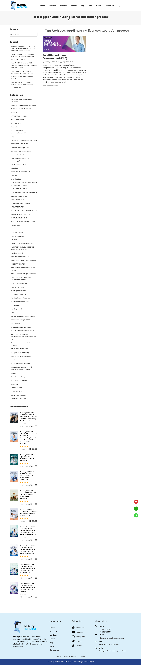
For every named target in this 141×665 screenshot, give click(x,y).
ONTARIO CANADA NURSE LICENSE (23, 316)
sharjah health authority (20, 352)
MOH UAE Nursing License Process (23, 260)
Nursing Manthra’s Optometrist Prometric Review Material (27, 458)
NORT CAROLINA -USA (19, 283)
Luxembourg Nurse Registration (22, 243)
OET (12, 313)
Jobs (90, 6)
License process (17, 233)
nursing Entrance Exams (20, 302)
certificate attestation (19, 155)
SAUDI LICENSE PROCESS (19, 349)
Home (42, 6)
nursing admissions (18, 291)
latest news (15, 229)
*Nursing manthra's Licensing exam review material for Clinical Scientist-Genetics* (28, 587)
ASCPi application (17, 120)
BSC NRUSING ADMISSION (20, 144)
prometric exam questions (21, 327)
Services (63, 6)
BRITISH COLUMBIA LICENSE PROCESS (24, 140)
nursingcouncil (16, 309)
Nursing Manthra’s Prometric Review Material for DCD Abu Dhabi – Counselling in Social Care (28, 417)
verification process (18, 399)
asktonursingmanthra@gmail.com (111, 638)
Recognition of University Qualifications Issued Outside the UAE (23, 336)
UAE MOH (14, 384)
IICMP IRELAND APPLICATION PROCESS (24, 211)
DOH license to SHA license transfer (24, 192)
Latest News (15, 225)
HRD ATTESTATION (17, 207)
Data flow (14, 168)
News (98, 6)
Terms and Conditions (76, 656)
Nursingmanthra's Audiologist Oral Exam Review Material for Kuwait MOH (28, 512)
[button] (119, 5)
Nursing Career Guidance (20, 298)
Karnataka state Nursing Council (23, 222)
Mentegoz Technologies (85, 662)
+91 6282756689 (105, 632)
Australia (14, 127)
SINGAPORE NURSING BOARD (21, 356)
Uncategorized (16, 388)
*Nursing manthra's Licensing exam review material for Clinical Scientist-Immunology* (28, 568)
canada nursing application (21, 151)
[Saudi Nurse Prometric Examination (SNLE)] (64, 44)
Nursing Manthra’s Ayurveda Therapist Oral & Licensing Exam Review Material (28, 494)
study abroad (16, 360)
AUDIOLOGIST (16, 123)
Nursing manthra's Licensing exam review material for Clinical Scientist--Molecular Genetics (28, 530)
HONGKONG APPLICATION (20, 203)
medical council (17, 253)
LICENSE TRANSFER (17, 236)
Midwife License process (20, 257)
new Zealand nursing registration (23, 274)
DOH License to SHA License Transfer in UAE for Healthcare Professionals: (22, 84)
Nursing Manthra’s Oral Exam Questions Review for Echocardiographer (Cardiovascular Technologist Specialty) (28, 437)
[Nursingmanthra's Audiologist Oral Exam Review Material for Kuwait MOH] (14, 514)
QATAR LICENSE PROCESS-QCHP (22, 331)
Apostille (14, 112)
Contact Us (109, 6)
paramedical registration (20, 320)
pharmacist (15, 324)
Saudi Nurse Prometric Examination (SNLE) (57, 57)
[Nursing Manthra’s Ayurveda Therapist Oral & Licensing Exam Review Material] (14, 495)
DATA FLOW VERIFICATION (20, 172)
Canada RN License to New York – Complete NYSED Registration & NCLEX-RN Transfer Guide (23, 48)
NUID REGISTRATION (18, 287)
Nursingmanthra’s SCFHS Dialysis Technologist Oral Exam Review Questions (27, 476)
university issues (17, 391)
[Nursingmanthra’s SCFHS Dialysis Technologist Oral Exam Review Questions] (14, 476)
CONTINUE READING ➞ (50, 85)
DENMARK (14, 175)
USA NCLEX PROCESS (18, 395)
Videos (74, 6)
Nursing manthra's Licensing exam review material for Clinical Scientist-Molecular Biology (27, 549)
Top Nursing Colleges (19, 377)
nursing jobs (15, 305)
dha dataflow (16, 179)
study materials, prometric (21, 363)
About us (52, 6)
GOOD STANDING (17, 200)
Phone (101, 626)
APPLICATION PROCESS (19, 116)
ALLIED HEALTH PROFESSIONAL (21, 109)
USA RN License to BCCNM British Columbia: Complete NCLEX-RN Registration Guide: (23, 56)
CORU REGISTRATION (18, 164)
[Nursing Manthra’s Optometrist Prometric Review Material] (14, 459)
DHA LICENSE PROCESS (19, 189)
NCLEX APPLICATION (18, 264)
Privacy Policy (62, 656)
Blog (82, 6)
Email (101, 635)
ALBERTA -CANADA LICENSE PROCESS (24, 105)
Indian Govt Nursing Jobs (20, 214)
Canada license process (20, 148)
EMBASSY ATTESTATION (19, 196)
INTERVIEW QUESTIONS (19, 218)
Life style (14, 240)
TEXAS (13, 373)
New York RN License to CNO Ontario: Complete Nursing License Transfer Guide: (24, 65)
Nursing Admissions (18, 294)
